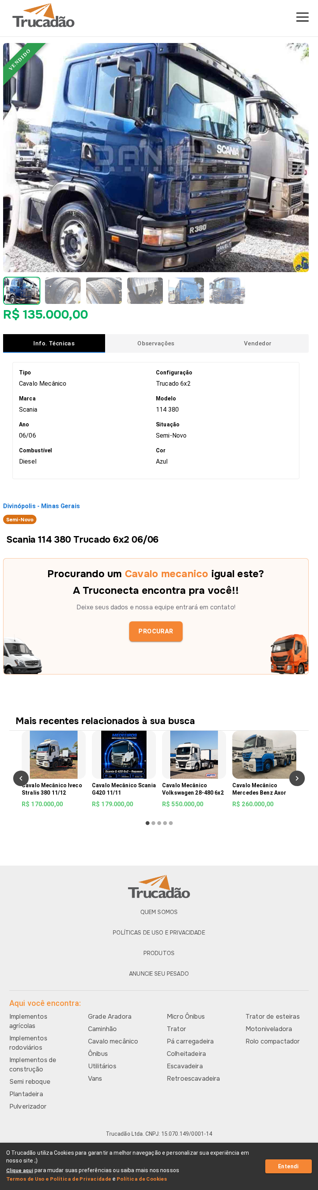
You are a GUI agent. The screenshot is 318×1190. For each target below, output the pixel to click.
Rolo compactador (272, 1041)
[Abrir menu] (302, 17)
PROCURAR (155, 631)
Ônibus (98, 1054)
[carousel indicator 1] (147, 823)
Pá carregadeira (190, 1041)
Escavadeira (185, 1066)
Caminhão (102, 1029)
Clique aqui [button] (19, 1170)
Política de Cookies (142, 1179)
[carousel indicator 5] (171, 823)
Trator (176, 1029)
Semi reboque (29, 1082)
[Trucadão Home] (159, 15)
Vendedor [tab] (257, 343)
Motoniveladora (268, 1029)
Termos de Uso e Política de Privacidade (58, 1179)
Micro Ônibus (186, 1016)
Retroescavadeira (193, 1078)
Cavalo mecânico (113, 1041)
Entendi (288, 1166)
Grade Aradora (109, 1016)
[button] (21, 291)
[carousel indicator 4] (165, 823)
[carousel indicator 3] (159, 823)
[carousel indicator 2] (153, 823)
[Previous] (21, 778)
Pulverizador (28, 1106)
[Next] (297, 778)
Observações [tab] (156, 343)
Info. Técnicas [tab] (53, 343)
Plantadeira (26, 1094)
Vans (95, 1078)
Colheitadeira (186, 1054)
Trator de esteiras (272, 1016)
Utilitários (102, 1066)
